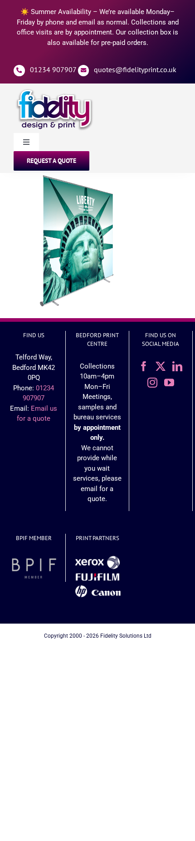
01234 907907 (53, 69)
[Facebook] (144, 366)
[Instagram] (152, 383)
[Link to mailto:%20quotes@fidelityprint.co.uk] (83, 70)
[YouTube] (169, 383)
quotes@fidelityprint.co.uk (135, 69)
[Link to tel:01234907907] (19, 70)
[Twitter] (161, 366)
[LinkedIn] (177, 366)
